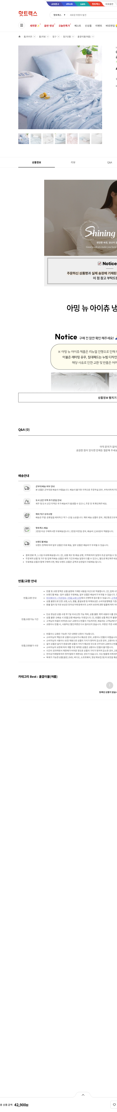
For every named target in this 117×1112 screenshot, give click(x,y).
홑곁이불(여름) (84, 36)
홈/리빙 (42, 36)
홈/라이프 (28, 36)
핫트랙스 (57, 14)
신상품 (88, 25)
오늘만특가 (64, 25)
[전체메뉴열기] (21, 25)
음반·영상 (49, 25)
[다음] (103, 89)
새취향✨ (35, 25)
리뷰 (73, 162)
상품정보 (36, 162)
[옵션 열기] (83, 1094)
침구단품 (67, 36)
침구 (54, 36)
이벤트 (98, 25)
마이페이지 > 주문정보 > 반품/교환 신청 (63, 597)
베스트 (77, 25)
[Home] (19, 36)
